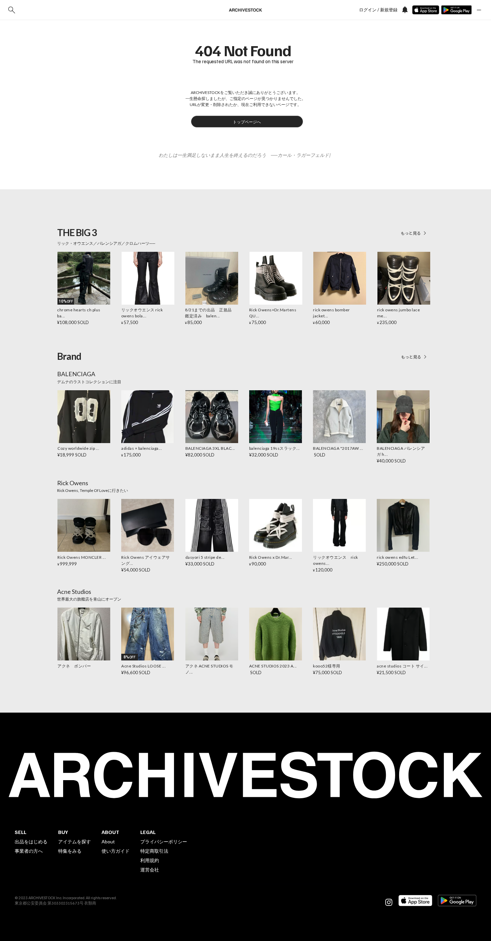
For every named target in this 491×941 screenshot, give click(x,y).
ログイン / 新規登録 (378, 10)
